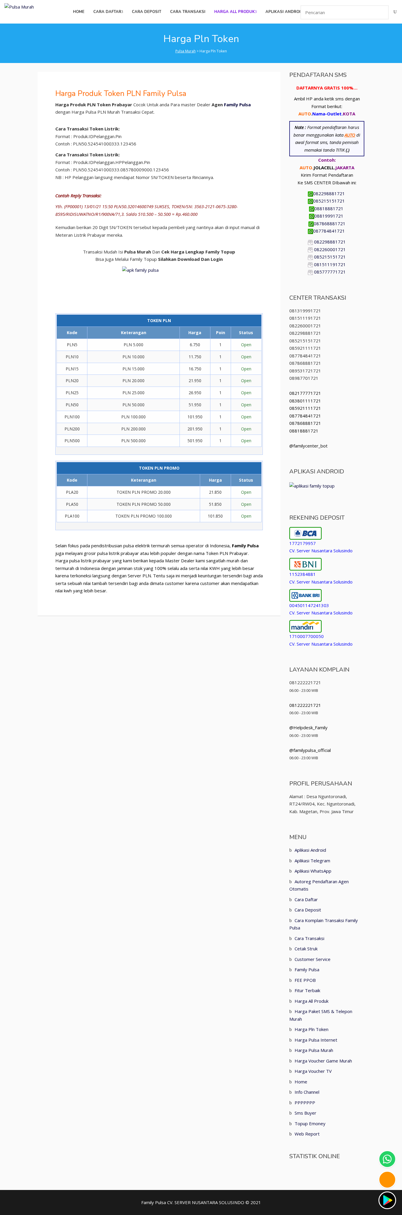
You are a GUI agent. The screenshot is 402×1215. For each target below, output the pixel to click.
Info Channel (307, 1092)
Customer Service (312, 959)
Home (301, 1082)
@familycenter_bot (308, 446)
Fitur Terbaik (307, 990)
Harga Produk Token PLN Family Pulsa (120, 93)
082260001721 (330, 249)
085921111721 (305, 408)
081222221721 (305, 705)
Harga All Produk (311, 1001)
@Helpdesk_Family (308, 727)
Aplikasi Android (310, 850)
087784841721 (329, 231)
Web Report (307, 1134)
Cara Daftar (306, 899)
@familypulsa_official (310, 750)
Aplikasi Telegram (312, 860)
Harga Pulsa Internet (316, 1040)
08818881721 (329, 208)
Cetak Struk (306, 949)
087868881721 (329, 223)
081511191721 (330, 264)
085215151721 (329, 201)
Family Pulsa (237, 104)
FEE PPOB (305, 980)
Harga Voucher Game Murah (323, 1061)
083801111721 (305, 401)
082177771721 (305, 393)
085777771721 (330, 272)
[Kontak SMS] (387, 1180)
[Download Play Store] (387, 1200)
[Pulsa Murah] (19, 6)
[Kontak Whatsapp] (387, 1159)
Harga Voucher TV (313, 1071)
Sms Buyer (305, 1113)
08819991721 (329, 216)
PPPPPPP (305, 1102)
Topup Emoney (310, 1123)
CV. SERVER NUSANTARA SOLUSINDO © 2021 (214, 1202)
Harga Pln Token (311, 1029)
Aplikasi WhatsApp (313, 871)
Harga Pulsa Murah (314, 1050)
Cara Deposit (308, 910)
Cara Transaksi (309, 938)
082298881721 (329, 193)
